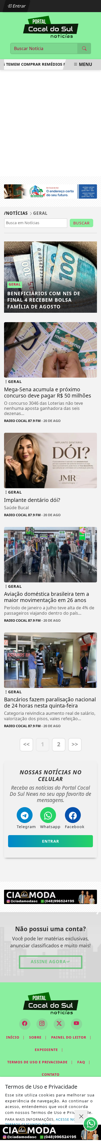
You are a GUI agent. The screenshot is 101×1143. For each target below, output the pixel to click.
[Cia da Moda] (50, 1132)
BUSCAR (81, 223)
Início (15, 1037)
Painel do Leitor (71, 1037)
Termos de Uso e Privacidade (40, 1062)
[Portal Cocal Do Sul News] (50, 26)
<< (26, 744)
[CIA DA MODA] (50, 896)
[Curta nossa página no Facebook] (24, 1024)
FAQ (83, 1062)
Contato (51, 1074)
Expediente (49, 1049)
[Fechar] (81, 1116)
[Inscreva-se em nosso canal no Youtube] (76, 1024)
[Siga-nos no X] (59, 1024)
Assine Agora (48, 962)
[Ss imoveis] (50, 191)
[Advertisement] (50, 123)
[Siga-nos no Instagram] (42, 1024)
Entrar (18, 6)
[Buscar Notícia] (84, 48)
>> (75, 744)
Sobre (38, 1037)
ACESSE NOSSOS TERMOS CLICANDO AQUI (45, 1122)
